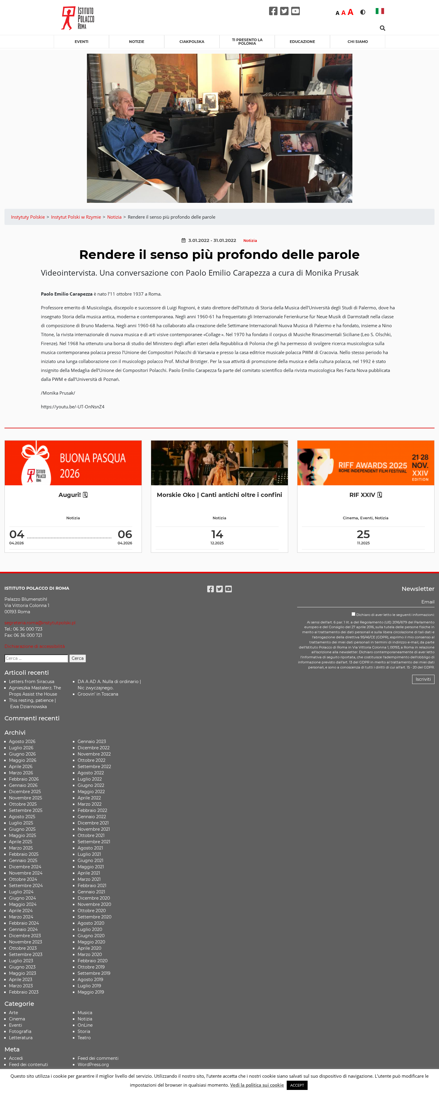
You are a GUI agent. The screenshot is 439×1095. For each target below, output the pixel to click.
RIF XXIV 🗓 (365, 494)
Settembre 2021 (94, 841)
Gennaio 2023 (92, 741)
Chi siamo (358, 41)
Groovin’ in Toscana (98, 694)
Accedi (16, 1058)
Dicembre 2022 (94, 747)
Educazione (302, 41)
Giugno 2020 (91, 935)
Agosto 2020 (91, 923)
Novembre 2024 (25, 873)
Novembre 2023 (25, 942)
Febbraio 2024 (24, 923)
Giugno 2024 (22, 898)
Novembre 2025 (25, 798)
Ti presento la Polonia (247, 42)
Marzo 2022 (90, 804)
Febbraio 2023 (24, 992)
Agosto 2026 (22, 741)
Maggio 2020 (91, 942)
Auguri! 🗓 (73, 494)
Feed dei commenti (98, 1058)
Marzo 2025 (21, 848)
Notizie (136, 41)
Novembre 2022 (94, 754)
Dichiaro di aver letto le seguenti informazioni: (395, 615)
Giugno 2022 (91, 785)
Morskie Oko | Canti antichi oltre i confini (219, 494)
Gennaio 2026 (23, 785)
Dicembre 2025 (25, 791)
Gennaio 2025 (23, 860)
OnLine (85, 1025)
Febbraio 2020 (93, 960)
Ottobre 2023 (23, 948)
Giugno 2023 (22, 967)
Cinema (350, 518)
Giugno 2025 (22, 829)
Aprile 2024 (21, 910)
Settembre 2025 (25, 810)
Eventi (81, 41)
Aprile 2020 (89, 948)
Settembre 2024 (26, 885)
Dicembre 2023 (25, 935)
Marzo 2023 (21, 986)
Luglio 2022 (90, 779)
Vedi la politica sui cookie (257, 1085)
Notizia (250, 240)
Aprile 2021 (89, 873)
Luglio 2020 (90, 929)
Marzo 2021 (89, 879)
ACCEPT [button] (297, 1085)
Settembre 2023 (25, 954)
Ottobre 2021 (91, 835)
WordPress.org (93, 1064)
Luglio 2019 (89, 986)
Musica (85, 1012)
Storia (84, 1031)
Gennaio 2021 (91, 892)
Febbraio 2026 (24, 779)
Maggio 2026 (22, 760)
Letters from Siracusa (31, 681)
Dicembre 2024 (25, 866)
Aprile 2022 (89, 798)
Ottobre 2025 (23, 804)
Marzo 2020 (90, 954)
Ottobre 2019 (91, 967)
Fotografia (20, 1031)
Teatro (84, 1037)
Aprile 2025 (20, 841)
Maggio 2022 (91, 791)
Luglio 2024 (21, 892)
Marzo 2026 (21, 773)
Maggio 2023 (22, 973)
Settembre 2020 (94, 917)
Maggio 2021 (91, 866)
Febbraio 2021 (92, 885)
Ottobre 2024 (23, 879)
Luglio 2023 (21, 960)
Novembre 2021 (94, 829)
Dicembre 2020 (94, 898)
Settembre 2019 (94, 973)
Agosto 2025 (22, 816)
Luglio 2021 (89, 854)
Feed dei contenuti (28, 1064)
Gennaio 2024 (23, 929)
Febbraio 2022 (92, 810)
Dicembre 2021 (93, 823)
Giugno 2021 (90, 860)
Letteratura (21, 1037)
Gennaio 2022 (92, 816)
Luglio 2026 (21, 747)
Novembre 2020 (94, 904)
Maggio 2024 (22, 904)
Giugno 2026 (22, 754)
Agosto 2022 (91, 773)
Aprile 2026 (21, 766)
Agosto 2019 (90, 979)
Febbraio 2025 (24, 854)
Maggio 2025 (22, 835)
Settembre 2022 (94, 766)
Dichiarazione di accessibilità (34, 646)
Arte (13, 1012)
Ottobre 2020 (92, 910)
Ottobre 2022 (91, 760)
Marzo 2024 (21, 917)
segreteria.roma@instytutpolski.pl (40, 623)
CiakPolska (191, 41)
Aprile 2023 (20, 979)
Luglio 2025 (21, 823)
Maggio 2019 (91, 992)
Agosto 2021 (90, 848)
